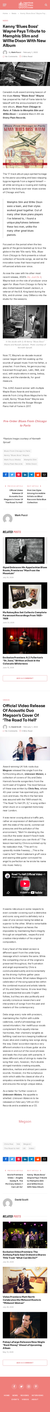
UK (24, 1148)
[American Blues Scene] (26, 5)
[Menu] (4, 5)
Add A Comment (25, 678)
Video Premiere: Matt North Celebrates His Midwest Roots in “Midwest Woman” (22, 1299)
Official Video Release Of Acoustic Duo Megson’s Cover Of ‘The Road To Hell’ (13, 496)
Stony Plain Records (13, 464)
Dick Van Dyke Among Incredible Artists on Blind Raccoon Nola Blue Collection (36, 496)
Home (6, 1395)
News (5, 20)
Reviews (25, 1395)
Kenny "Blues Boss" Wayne (16, 455)
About (35, 1399)
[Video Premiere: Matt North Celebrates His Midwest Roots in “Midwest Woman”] (25, 1280)
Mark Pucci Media (12, 459)
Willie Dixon (31, 464)
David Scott (16, 727)
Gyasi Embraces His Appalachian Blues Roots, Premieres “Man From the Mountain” (25, 570)
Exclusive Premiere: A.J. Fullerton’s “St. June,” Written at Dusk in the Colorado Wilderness (23, 660)
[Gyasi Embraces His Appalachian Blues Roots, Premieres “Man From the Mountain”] (25, 550)
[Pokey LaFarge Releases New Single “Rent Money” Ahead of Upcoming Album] (25, 1325)
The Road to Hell (11, 1148)
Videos (6, 700)
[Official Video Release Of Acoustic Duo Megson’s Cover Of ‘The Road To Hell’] (25, 748)
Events (15, 1399)
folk (18, 1144)
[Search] (45, 5)
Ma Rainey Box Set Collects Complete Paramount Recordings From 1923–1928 (25, 615)
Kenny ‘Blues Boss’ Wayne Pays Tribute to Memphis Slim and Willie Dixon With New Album (37, 1180)
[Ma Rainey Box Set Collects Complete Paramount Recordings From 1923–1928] (25, 595)
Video (31, 1148)
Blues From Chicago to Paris (17, 451)
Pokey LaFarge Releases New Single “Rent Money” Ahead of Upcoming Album (24, 1345)
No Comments (11, 56)
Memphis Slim (30, 459)
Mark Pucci (16, 52)
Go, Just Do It (34, 277)
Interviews (37, 1395)
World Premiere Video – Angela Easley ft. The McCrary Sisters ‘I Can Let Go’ (14, 1180)
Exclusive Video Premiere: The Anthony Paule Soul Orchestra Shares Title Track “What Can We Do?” (24, 1254)
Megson (27, 1144)
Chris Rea (8, 1144)
